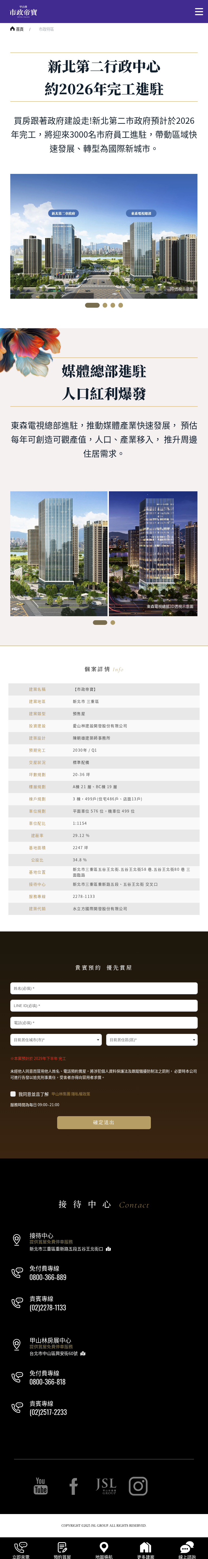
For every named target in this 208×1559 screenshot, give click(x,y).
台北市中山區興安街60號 (54, 1353)
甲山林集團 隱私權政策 (70, 1094)
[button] (92, 305)
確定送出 (104, 1122)
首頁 (20, 29)
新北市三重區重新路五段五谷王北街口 (66, 1248)
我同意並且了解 (54, 1094)
